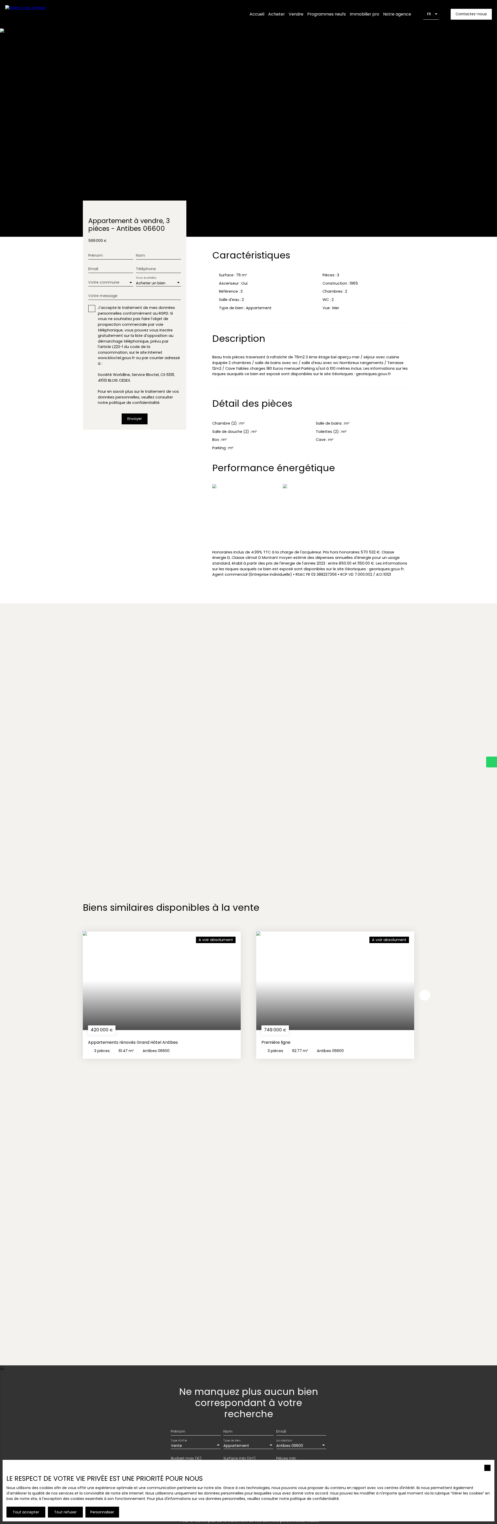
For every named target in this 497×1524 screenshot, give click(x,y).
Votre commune (103, 282)
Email (93, 269)
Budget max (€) (186, 1458)
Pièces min (286, 1458)
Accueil (257, 14)
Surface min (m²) (239, 1458)
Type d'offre (179, 1440)
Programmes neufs (326, 14)
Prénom (95, 255)
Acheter (276, 14)
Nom (140, 255)
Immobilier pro (364, 14)
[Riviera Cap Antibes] (37, 14)
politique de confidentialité (134, 402)
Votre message (103, 295)
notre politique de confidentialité (309, 1498)
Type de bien (231, 1440)
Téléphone (146, 269)
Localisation (284, 1440)
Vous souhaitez (146, 277)
